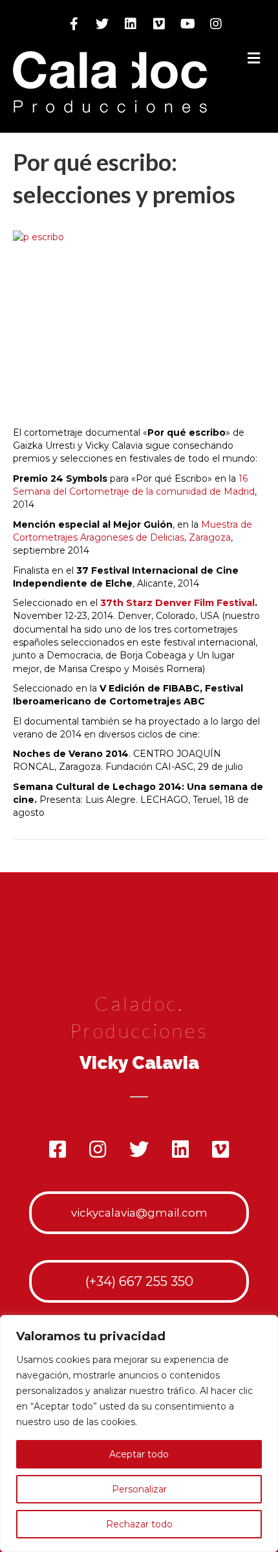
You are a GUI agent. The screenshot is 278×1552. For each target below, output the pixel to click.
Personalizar (139, 1489)
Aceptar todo (139, 1454)
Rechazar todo (139, 1524)
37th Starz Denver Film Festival (177, 603)
